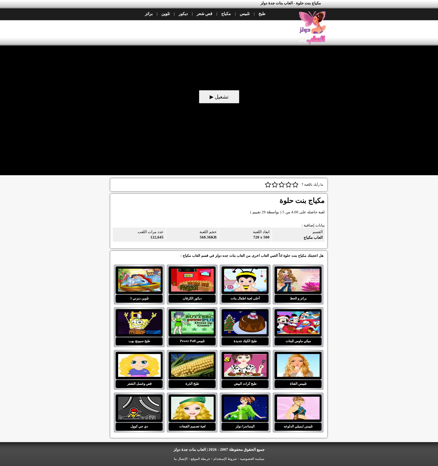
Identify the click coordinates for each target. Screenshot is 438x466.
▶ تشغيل (219, 97)
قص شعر (204, 13)
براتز (149, 13)
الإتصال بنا (181, 459)
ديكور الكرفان (192, 272)
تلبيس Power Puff (192, 314)
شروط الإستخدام (225, 459)
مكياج (226, 13)
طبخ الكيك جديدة (245, 314)
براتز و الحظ (298, 272)
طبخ (262, 13)
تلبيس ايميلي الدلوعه (298, 400)
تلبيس (245, 13)
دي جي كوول (139, 400)
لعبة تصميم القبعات (192, 400)
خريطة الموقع (200, 459)
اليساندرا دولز (245, 400)
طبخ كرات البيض (245, 357)
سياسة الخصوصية (252, 459)
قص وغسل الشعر (139, 357)
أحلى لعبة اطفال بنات (245, 272)
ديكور (183, 13)
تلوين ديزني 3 (139, 272)
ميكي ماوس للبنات (298, 314)
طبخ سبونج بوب (139, 314)
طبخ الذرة (192, 357)
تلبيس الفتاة (298, 357)
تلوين (165, 13)
